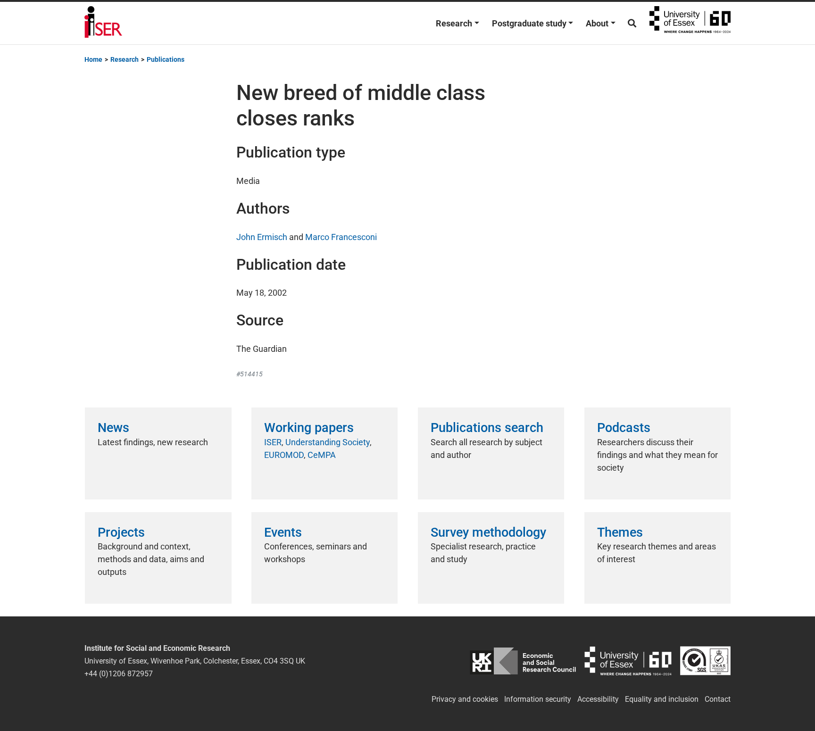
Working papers (309, 427)
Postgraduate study (529, 23)
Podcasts (623, 427)
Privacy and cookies (465, 699)
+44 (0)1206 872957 (118, 673)
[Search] (632, 23)
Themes (620, 532)
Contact (718, 699)
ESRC (523, 661)
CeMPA (322, 455)
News (113, 427)
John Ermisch (261, 237)
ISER (273, 442)
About (597, 23)
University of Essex (690, 23)
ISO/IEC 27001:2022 (705, 661)
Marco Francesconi (341, 237)
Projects (121, 532)
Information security (537, 699)
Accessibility (598, 699)
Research (454, 23)
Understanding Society (327, 442)
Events (283, 532)
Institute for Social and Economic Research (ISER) (103, 23)
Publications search (487, 427)
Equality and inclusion (662, 699)
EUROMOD (284, 455)
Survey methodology (488, 532)
